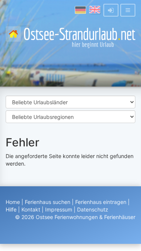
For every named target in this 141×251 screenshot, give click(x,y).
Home (13, 202)
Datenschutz (92, 209)
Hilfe (11, 209)
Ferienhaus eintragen (100, 202)
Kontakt (30, 209)
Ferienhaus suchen (47, 202)
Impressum (58, 209)
